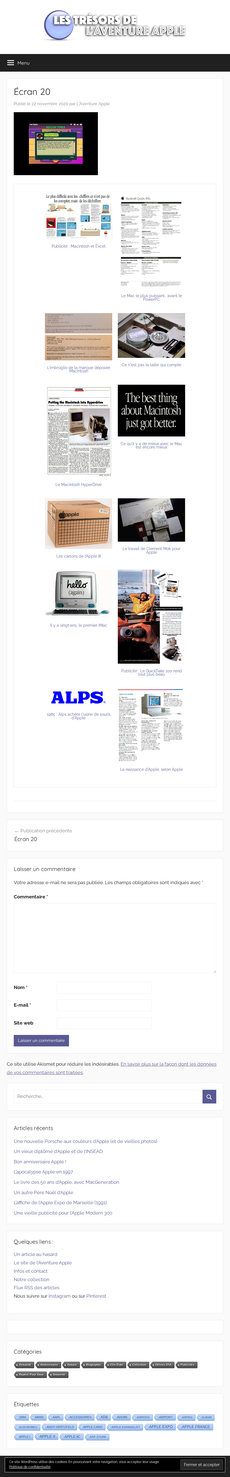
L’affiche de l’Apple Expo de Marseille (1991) (60, 1202)
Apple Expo (161, 1427)
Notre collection (31, 1279)
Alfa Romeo (28, 1427)
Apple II (47, 1436)
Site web (23, 1023)
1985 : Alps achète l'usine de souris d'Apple (79, 716)
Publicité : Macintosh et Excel (78, 246)
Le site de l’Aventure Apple (43, 1262)
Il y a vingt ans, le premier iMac (78, 625)
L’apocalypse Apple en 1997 (43, 1172)
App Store (98, 1436)
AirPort (166, 1417)
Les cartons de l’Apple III (78, 556)
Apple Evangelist (126, 1427)
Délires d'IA (163, 1364)
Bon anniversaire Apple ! (40, 1161)
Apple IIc (73, 1437)
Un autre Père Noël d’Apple (43, 1192)
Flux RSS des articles (36, 1287)
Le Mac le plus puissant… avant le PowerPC (151, 297)
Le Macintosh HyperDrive (79, 484)
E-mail (22, 1005)
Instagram (60, 1296)
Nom (20, 987)
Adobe (122, 1417)
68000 (39, 1417)
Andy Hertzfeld (60, 1427)
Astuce (72, 1364)
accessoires (80, 1417)
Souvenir (59, 1374)
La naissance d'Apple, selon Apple (151, 769)
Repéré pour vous (31, 1374)
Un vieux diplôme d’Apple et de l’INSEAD (58, 1151)
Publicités (187, 1364)
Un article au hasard (36, 1254)
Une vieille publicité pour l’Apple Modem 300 (63, 1213)
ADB (104, 1417)
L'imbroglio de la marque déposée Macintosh (78, 369)
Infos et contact (31, 1271)
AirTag (187, 1417)
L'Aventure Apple (93, 103)
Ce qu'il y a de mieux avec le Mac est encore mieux (151, 446)
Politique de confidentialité (29, 1467)
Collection (139, 1364)
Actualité (25, 1364)
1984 (22, 1417)
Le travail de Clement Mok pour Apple (151, 550)
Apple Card (92, 1427)
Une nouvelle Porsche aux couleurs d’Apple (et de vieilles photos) (85, 1141)
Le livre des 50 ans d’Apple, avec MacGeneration (66, 1182)
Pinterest (96, 1296)
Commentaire (31, 897)
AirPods (143, 1417)
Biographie (93, 1364)
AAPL (56, 1417)
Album (206, 1417)
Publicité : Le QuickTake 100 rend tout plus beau (151, 673)
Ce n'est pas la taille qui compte (151, 365)
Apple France (196, 1427)
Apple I (24, 1436)
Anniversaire (49, 1364)
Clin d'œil (116, 1364)
